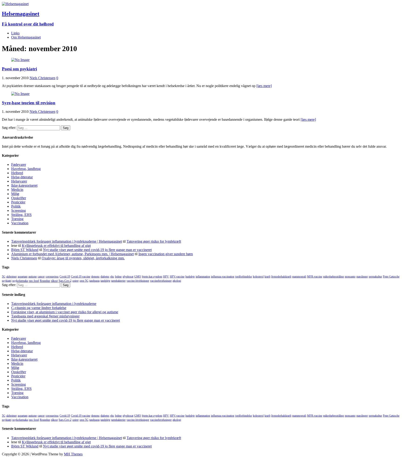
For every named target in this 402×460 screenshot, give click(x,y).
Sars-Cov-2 (65, 280)
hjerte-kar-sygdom (152, 276)
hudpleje (190, 276)
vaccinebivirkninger (161, 280)
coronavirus (52, 276)
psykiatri (6, 280)
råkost (54, 280)
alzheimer (11, 276)
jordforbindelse (243, 276)
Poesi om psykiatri (19, 68)
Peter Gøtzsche (391, 276)
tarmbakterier (118, 280)
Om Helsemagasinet (26, 37)
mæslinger (362, 276)
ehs (112, 276)
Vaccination (19, 223)
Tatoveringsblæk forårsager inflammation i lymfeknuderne (53, 304)
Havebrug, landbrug (26, 169)
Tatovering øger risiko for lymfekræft (154, 241)
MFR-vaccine (314, 276)
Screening (18, 210)
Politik (16, 206)
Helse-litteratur (22, 177)
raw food (34, 280)
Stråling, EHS (21, 215)
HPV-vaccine (177, 276)
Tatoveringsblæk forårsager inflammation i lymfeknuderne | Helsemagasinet (66, 241)
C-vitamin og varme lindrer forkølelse (38, 308)
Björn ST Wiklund (24, 250)
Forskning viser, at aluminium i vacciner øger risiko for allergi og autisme (64, 312)
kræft (267, 276)
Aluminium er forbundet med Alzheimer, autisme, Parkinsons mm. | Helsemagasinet (72, 254)
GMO (137, 276)
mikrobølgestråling (333, 276)
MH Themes (73, 454)
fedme (118, 276)
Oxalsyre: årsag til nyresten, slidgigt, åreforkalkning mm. (83, 258)
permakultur (375, 276)
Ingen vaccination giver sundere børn (165, 254)
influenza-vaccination (222, 276)
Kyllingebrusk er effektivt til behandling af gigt (56, 246)
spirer (75, 280)
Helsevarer (19, 181)
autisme (32, 276)
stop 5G (84, 280)
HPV (166, 276)
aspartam (22, 276)
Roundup (45, 280)
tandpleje (105, 280)
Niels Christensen (42, 78)
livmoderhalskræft (281, 276)
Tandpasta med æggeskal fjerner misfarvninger (45, 316)
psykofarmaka (20, 280)
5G (3, 276)
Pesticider (18, 202)
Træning (17, 219)
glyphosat (128, 276)
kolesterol (258, 276)
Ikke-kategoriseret (24, 185)
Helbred (17, 173)
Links (15, 33)
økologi (177, 280)
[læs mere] (264, 86)
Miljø (15, 194)
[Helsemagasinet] (15, 4)
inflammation (203, 276)
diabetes (104, 276)
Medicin (17, 190)
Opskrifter (18, 198)
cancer (41, 276)
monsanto (350, 276)
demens (95, 276)
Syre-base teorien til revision (28, 102)
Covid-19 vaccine (80, 276)
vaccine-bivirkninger (138, 280)
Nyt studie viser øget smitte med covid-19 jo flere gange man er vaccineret (97, 250)
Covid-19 (65, 276)
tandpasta (94, 280)
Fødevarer (18, 164)
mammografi (299, 276)
